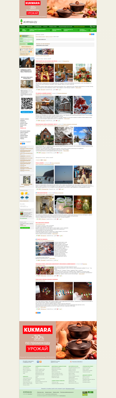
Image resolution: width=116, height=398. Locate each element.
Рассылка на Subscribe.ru (77, 361)
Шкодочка (44, 309)
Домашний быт (66, 61)
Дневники (29, 26)
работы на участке (49, 36)
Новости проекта (24, 132)
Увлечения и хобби (86, 380)
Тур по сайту (23, 134)
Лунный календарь (26, 380)
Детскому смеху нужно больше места (27, 78)
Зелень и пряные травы (39, 370)
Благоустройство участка (56, 30)
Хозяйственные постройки (87, 370)
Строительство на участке (68, 30)
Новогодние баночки (42, 192)
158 (61, 235)
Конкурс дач (23, 128)
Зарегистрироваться (26, 46)
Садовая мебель (72, 380)
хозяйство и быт (39, 94)
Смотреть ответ (23, 225)
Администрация (24, 135)
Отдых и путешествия (55, 162)
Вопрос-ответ (53, 26)
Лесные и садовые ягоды (40, 369)
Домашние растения (55, 376)
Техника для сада (55, 382)
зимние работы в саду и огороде (42, 45)
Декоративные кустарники (56, 369)
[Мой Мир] (93, 34)
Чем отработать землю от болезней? (26, 148)
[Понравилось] (39, 89)
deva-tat (44, 219)
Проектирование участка (73, 378)
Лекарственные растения (27, 382)
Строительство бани (86, 371)
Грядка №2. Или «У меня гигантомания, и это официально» (26, 168)
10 (61, 152)
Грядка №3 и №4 (23, 165)
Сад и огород (24, 30)
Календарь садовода (27, 379)
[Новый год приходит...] (45, 54)
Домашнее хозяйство (87, 375)
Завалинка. (85, 263)
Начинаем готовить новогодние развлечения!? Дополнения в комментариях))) (55, 263)
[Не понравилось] (38, 89)
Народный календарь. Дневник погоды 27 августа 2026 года (25, 163)
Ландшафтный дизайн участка (74, 367)
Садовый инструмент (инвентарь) (58, 383)
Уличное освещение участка (74, 376)
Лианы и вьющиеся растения (57, 373)
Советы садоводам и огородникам (70, 124)
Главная (23, 26)
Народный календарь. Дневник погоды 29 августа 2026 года (25, 151)
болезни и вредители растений (63, 125)
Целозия (21, 211)
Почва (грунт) (37, 380)
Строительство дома (86, 367)
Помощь (22, 138)
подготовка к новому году (41, 39)
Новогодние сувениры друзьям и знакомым (47, 279)
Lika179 (43, 89)
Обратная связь (40, 392)
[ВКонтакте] (92, 34)
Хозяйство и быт (93, 30)
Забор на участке (72, 374)
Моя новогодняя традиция (42, 222)
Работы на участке (86, 376)
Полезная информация (62, 93)
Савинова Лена (45, 189)
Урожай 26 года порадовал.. (25, 170)
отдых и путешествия (40, 62)
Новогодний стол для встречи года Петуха (46, 61)
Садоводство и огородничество (42, 366)
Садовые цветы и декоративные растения (38, 30)
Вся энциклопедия (23, 218)
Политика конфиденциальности (66, 392)
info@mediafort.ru (63, 395)
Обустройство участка (73, 366)
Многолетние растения (56, 371)
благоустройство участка (40, 36)
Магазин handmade (79, 26)
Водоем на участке (72, 370)
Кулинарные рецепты (86, 382)
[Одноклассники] (90, 34)
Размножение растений (39, 374)
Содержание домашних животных (89, 379)
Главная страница (24, 118)
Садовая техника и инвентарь (58, 380)
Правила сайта (23, 137)
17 (60, 89)
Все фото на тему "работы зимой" (42, 55)
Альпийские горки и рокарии (74, 371)
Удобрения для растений (40, 378)
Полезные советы (26, 384)
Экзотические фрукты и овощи (57, 374)
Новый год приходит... (42, 239)
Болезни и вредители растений (41, 381)
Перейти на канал (26, 112)
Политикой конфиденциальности (25, 54)
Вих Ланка (44, 275)
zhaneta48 (43, 260)
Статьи (45, 26)
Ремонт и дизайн (86, 369)
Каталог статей (23, 123)
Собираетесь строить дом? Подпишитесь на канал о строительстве (26, 70)
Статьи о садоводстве (27, 370)
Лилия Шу (44, 235)
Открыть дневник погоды (24, 200)
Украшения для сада (72, 381)
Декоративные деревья (56, 367)
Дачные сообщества (26, 369)
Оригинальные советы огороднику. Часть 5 (46, 124)
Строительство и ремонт (88, 366)
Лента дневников (26, 367)
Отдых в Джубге (40, 162)
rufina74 (43, 120)
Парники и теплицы (38, 383)
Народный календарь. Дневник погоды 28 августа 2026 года (25, 160)
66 (61, 275)
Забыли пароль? (22, 43)
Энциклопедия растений (65, 26)
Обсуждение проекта (25, 131)
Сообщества (37, 26)
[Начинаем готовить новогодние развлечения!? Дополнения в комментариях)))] (51, 54)
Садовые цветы (54, 370)
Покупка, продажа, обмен (27, 383)
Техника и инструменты (83, 30)
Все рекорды (22, 186)
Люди (21, 126)
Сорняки (36, 376)
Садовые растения (38, 371)
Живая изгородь (72, 373)
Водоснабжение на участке (74, 383)
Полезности (25, 376)
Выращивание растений (39, 373)
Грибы (36, 377)
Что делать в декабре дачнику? (44, 93)
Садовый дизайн (72, 377)
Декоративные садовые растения (59, 366)
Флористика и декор (55, 377)
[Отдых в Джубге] (39, 54)
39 (61, 309)
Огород (36, 367)
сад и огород (44, 125)
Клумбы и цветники (72, 369)
